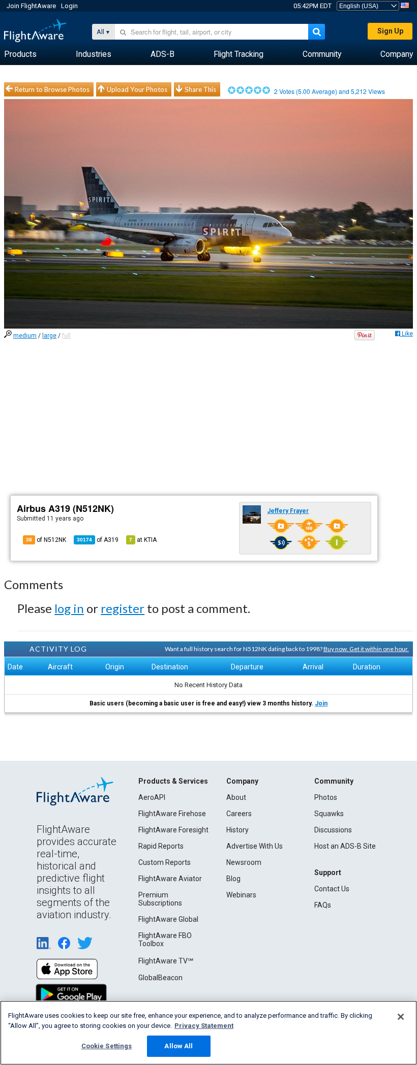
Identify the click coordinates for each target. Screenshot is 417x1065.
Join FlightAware (31, 6)
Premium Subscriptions (160, 899)
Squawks (329, 814)
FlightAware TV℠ (165, 961)
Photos (325, 797)
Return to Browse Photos (52, 89)
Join (321, 703)
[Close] (401, 1017)
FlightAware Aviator (170, 879)
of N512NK (46, 539)
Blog (233, 879)
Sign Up (390, 31)
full (66, 335)
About (236, 797)
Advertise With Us (254, 846)
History (237, 830)
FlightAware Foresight (173, 830)
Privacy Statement (203, 1025)
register (122, 608)
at (143, 539)
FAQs (322, 905)
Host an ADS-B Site (345, 846)
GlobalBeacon (160, 978)
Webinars (241, 895)
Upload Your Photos (137, 89)
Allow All (178, 1046)
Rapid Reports (161, 846)
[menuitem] (20, 54)
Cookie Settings (106, 1046)
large (49, 335)
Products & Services (173, 781)
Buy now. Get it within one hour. (366, 649)
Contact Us (331, 889)
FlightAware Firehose (172, 814)
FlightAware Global (168, 919)
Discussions (333, 830)
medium (25, 335)
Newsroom (243, 862)
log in (69, 608)
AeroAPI (151, 797)
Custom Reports (164, 862)
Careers (239, 814)
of (97, 539)
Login (69, 6)
